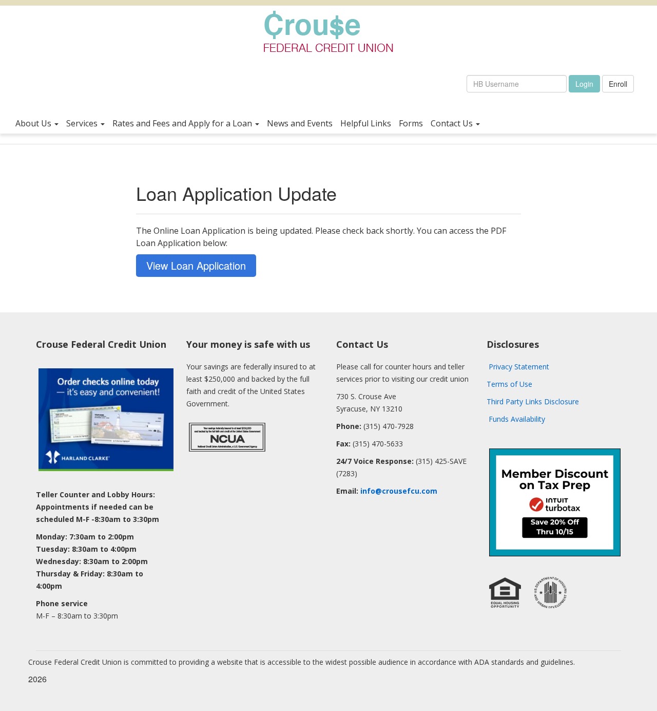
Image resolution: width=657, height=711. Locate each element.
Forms (411, 123)
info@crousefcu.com (398, 491)
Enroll (618, 84)
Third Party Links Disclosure (533, 401)
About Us (34, 123)
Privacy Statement (519, 366)
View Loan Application (196, 265)
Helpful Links (365, 123)
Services (83, 123)
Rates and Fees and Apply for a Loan (183, 123)
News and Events (300, 123)
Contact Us (453, 123)
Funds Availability (517, 419)
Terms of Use (509, 384)
